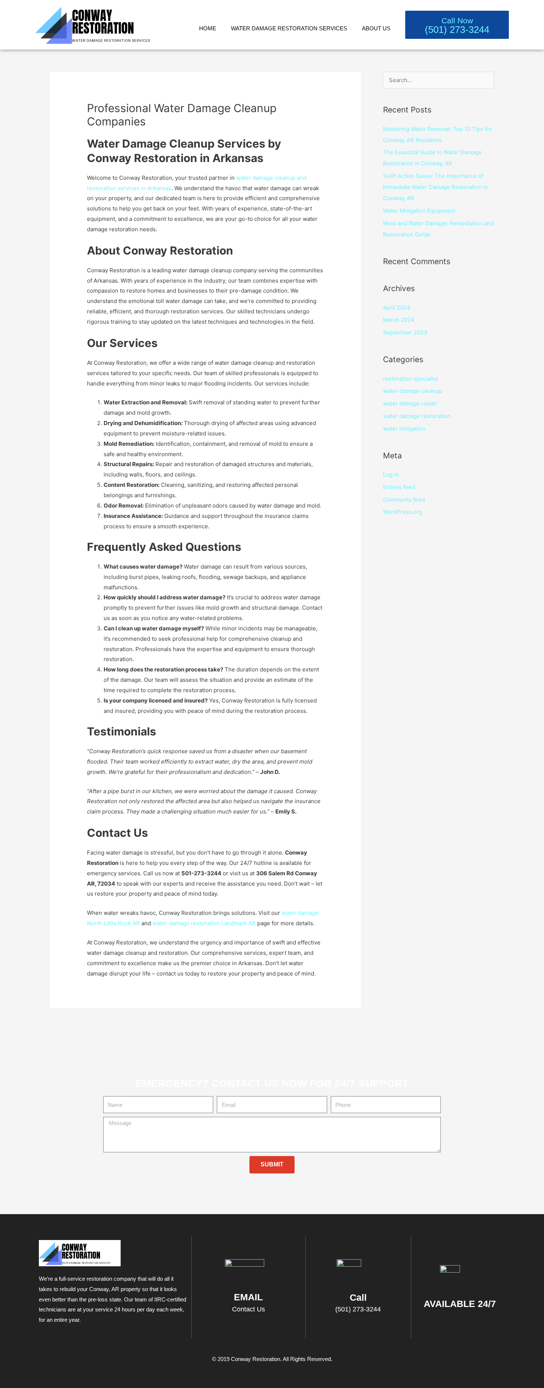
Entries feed (399, 487)
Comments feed (404, 499)
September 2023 (405, 332)
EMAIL (248, 1297)
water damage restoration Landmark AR (204, 923)
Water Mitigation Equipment (419, 210)
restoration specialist (410, 378)
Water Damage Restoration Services (289, 28)
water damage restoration (416, 416)
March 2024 (398, 319)
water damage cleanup (412, 390)
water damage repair (410, 403)
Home (207, 28)
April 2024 (396, 307)
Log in (391, 474)
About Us (376, 28)
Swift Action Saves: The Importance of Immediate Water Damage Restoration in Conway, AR (435, 187)
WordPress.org (402, 511)
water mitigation (404, 428)
